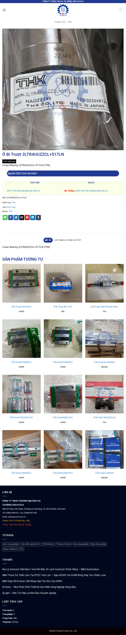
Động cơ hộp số (10, 549)
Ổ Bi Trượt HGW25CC (21, 473)
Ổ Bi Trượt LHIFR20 (104, 473)
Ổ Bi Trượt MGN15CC (63, 417)
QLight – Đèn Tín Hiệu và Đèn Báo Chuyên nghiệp (29, 593)
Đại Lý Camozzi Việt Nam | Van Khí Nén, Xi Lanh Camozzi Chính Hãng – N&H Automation (50, 569)
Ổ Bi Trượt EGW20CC (63, 362)
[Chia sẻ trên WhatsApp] (5, 217)
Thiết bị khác (47, 544)
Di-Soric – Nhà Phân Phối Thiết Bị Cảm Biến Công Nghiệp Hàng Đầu (39, 587)
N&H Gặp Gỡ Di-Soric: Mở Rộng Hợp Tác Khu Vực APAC (32, 581)
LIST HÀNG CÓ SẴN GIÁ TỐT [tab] (67, 240)
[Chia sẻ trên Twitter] (16, 217)
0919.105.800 (13, 190)
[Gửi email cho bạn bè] (21, 217)
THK (10, 211)
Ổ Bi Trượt (11, 207)
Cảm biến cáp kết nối (30, 544)
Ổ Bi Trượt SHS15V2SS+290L (104, 306)
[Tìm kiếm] (120, 10)
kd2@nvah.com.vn (99, 190)
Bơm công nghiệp (10, 544)
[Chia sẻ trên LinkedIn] (32, 217)
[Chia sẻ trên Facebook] (10, 217)
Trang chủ (59, 22)
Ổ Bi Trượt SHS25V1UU (104, 417)
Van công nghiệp (81, 544)
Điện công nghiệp (98, 544)
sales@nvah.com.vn (30, 190)
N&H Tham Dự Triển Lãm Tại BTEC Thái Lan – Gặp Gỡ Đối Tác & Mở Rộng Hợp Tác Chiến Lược (54, 575)
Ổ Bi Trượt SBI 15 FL (63, 306)
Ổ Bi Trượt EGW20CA (21, 362)
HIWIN (21, 311)
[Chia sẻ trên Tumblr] (38, 217)
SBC (63, 311)
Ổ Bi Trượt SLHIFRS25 (104, 362)
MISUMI (104, 367)
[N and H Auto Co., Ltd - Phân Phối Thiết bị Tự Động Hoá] (63, 10)
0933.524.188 (82, 190)
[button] (4, 10)
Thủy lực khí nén (63, 544)
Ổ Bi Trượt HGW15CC (63, 473)
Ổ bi (70, 22)
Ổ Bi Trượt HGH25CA (21, 306)
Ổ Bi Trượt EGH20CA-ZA (21, 417)
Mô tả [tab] (48, 240)
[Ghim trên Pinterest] (27, 217)
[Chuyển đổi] (10, 174)
